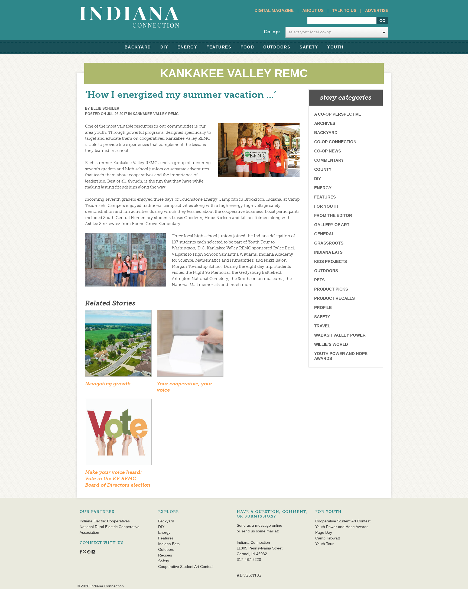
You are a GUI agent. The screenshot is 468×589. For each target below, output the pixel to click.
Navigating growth (108, 384)
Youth (335, 47)
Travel (322, 326)
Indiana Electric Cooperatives (105, 521)
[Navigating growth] (118, 345)
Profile (323, 307)
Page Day (323, 532)
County (323, 169)
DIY (164, 47)
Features (218, 47)
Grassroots (328, 243)
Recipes (165, 555)
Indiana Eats (328, 252)
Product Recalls (334, 298)
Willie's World (331, 344)
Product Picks (331, 289)
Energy (187, 47)
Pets (319, 280)
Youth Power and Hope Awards (341, 356)
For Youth (326, 206)
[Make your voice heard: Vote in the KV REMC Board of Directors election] (118, 433)
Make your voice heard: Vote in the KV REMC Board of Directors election (117, 478)
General (324, 234)
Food (247, 47)
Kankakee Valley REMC (155, 114)
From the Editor (333, 215)
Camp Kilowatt (327, 538)
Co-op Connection (335, 141)
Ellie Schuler (105, 108)
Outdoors (276, 47)
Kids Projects (330, 261)
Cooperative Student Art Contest (185, 566)
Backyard (138, 47)
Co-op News (327, 151)
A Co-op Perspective (337, 114)
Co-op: (272, 32)
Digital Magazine (274, 10)
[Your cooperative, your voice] (190, 345)
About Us (313, 10)
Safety (309, 47)
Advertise (376, 10)
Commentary (329, 160)
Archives (324, 123)
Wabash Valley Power (340, 335)
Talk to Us (344, 10)
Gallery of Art (331, 224)
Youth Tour (324, 544)
